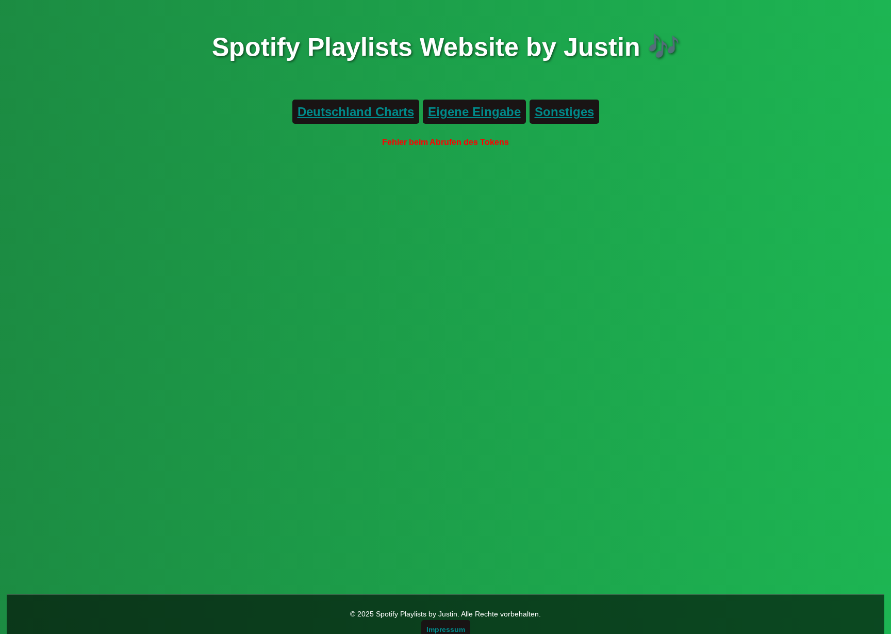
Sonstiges (564, 112)
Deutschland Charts (356, 112)
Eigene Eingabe (474, 112)
